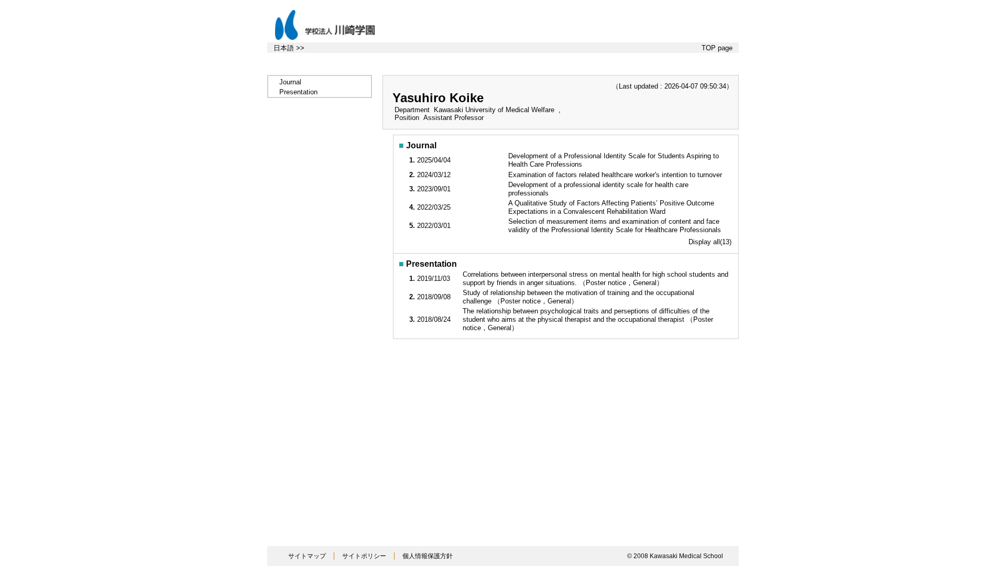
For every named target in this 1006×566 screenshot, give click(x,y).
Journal (290, 82)
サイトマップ (307, 556)
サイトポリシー (364, 556)
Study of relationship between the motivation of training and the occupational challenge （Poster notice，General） (578, 297)
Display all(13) (709, 242)
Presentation (298, 92)
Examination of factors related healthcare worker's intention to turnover (616, 175)
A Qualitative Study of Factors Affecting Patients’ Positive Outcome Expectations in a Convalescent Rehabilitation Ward (611, 207)
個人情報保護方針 (427, 556)
